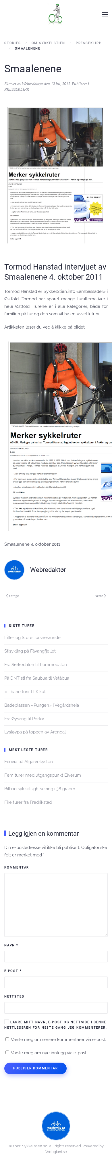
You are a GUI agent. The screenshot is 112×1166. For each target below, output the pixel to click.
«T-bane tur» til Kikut (25, 691)
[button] (105, 14)
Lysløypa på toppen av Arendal (35, 732)
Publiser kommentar (35, 1068)
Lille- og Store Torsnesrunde (32, 637)
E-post (13, 971)
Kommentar (16, 867)
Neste (99, 596)
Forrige (14, 596)
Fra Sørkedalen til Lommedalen (35, 664)
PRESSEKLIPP (16, 89)
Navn (11, 945)
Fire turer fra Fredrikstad (28, 802)
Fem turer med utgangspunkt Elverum (42, 775)
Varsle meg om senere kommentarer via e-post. (58, 1039)
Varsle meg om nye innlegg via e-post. (49, 1052)
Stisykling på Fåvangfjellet (30, 651)
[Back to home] (56, 14)
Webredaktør (32, 83)
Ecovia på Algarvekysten (28, 761)
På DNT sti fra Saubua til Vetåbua (36, 678)
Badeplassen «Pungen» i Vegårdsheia (41, 705)
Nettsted (14, 996)
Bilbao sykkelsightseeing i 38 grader (39, 788)
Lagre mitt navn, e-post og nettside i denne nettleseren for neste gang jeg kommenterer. (55, 1025)
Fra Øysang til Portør (24, 718)
